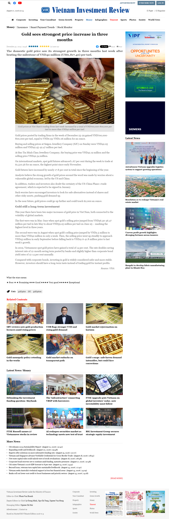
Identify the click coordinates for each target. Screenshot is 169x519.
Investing (33, 20)
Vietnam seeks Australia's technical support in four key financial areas (37, 470)
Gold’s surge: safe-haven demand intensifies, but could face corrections (104, 360)
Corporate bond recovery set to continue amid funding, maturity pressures (39, 461)
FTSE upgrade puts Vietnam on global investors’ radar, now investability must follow (103, 401)
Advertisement (127, 3)
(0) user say (54, 46)
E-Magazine (160, 10)
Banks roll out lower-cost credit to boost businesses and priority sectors (38, 473)
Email (113, 47)
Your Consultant (48, 20)
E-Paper (150, 10)
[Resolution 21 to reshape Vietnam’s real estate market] (145, 186)
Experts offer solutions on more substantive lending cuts (32, 452)
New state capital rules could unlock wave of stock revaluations (34, 458)
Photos (132, 20)
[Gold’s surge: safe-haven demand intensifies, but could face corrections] (104, 344)
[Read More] (117, 478)
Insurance (22, 27)
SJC (29, 291)
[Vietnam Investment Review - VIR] (86, 16)
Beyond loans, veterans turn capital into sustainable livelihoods (35, 467)
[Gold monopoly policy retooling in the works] (25, 344)
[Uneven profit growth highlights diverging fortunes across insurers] (145, 219)
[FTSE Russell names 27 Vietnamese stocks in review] (25, 418)
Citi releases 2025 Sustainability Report (25, 446)
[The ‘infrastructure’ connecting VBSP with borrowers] (64, 384)
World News (154, 20)
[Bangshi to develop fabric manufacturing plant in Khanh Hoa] (145, 251)
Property (79, 20)
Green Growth (65, 20)
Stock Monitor (64, 27)
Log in (161, 3)
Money (89, 20)
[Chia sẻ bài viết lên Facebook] (97, 46)
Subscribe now (146, 3)
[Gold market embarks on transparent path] (64, 344)
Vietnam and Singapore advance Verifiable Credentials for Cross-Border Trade (41, 455)
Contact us (23, 509)
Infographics (101, 20)
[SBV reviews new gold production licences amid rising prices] (25, 313)
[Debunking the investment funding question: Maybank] (25, 384)
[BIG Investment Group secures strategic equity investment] (104, 418)
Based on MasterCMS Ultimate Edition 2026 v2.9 (25, 513)
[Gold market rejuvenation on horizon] (104, 313)
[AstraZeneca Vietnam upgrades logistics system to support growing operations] (145, 153)
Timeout (114, 20)
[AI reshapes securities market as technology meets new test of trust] (64, 418)
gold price (22, 291)
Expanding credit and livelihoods (22, 449)
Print (120, 47)
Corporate (21, 20)
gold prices (37, 291)
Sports (124, 20)
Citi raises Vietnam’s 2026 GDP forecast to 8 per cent (30, 464)
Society (142, 20)
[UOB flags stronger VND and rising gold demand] (64, 313)
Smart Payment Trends (42, 27)
